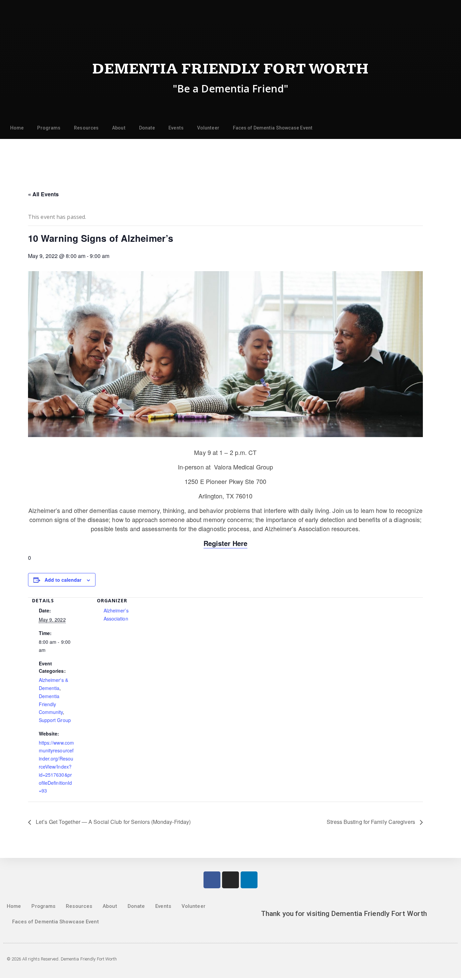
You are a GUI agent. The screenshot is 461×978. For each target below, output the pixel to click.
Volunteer (208, 128)
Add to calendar (63, 579)
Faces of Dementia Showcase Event (273, 128)
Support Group (55, 720)
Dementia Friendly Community (51, 704)
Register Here (225, 543)
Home (17, 128)
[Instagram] (230, 879)
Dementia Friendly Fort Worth (230, 69)
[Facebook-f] (212, 879)
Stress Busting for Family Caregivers (371, 822)
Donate (147, 128)
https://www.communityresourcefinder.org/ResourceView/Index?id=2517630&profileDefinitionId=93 (56, 766)
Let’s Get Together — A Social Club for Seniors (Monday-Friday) (112, 822)
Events (176, 128)
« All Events (43, 194)
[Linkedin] (249, 879)
